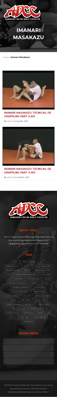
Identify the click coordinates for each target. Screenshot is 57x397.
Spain (40, 313)
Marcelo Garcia (43, 296)
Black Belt (46, 266)
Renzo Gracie (44, 304)
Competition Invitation (26, 275)
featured (18, 279)
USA (26, 317)
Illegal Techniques (18, 283)
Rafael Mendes (13, 304)
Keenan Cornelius (21, 287)
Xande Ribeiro (39, 317)
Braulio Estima (13, 270)
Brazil (27, 270)
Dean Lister (46, 275)
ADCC (10, 121)
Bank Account (12, 266)
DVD (8, 279)
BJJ (35, 266)
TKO (48, 313)
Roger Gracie (13, 313)
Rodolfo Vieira (38, 309)
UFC (19, 317)
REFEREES (29, 304)
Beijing (26, 266)
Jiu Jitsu (44, 283)
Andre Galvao (28, 262)
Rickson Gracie (19, 309)
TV (12, 317)
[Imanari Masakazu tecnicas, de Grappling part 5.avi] (28, 90)
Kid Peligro (39, 287)
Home (6, 57)
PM (43, 300)
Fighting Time (33, 279)
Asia (42, 262)
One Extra (25, 300)
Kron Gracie (39, 292)
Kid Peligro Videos (20, 292)
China (8, 275)
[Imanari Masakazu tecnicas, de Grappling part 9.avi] (28, 146)
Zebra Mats (28, 321)
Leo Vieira (26, 296)
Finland (47, 279)
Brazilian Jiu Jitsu (43, 270)
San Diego (28, 313)
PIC (36, 300)
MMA (14, 300)
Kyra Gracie (12, 296)
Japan (34, 283)
